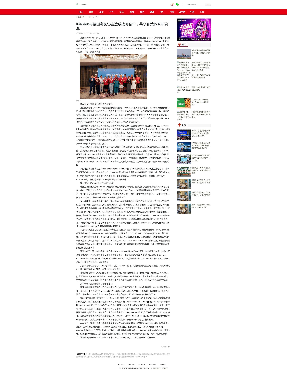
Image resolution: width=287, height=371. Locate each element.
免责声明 (131, 364)
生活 (101, 12)
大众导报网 (80, 17)
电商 (172, 12)
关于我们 (121, 364)
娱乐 (122, 12)
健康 (132, 12)
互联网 (182, 12)
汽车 (162, 12)
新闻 (91, 12)
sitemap (162, 364)
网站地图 (152, 364)
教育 (142, 12)
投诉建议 (142, 364)
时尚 (112, 12)
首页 (81, 12)
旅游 (152, 12)
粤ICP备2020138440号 (160, 368)
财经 (202, 12)
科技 (192, 12)
